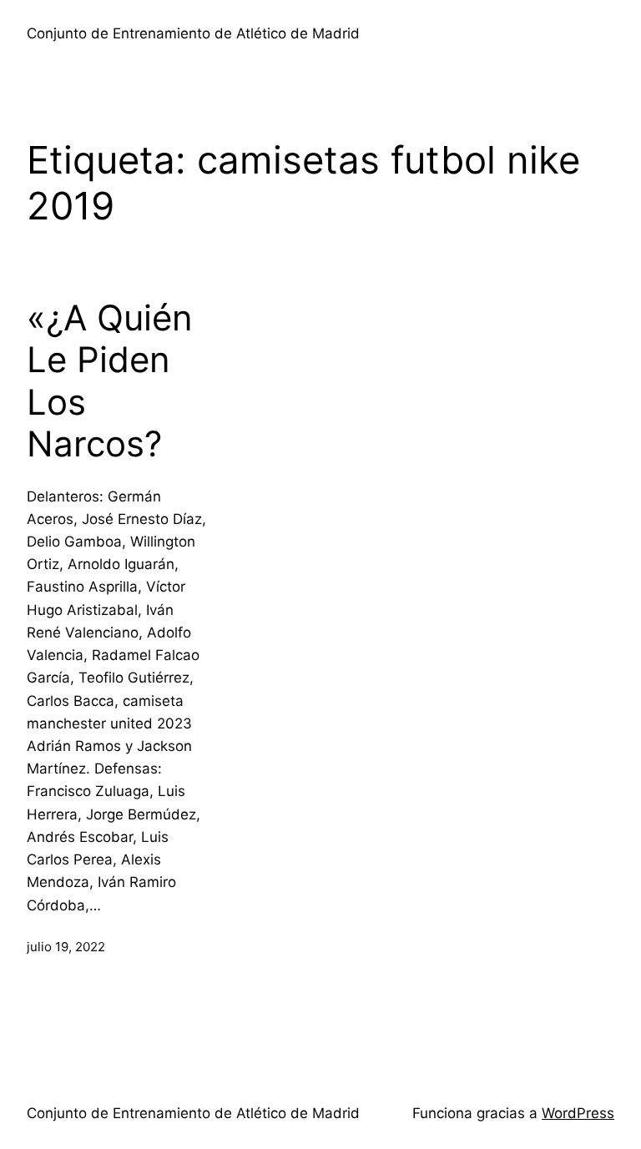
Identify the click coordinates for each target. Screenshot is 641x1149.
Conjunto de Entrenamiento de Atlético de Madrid (193, 33)
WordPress (578, 1113)
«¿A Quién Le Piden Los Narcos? (110, 381)
